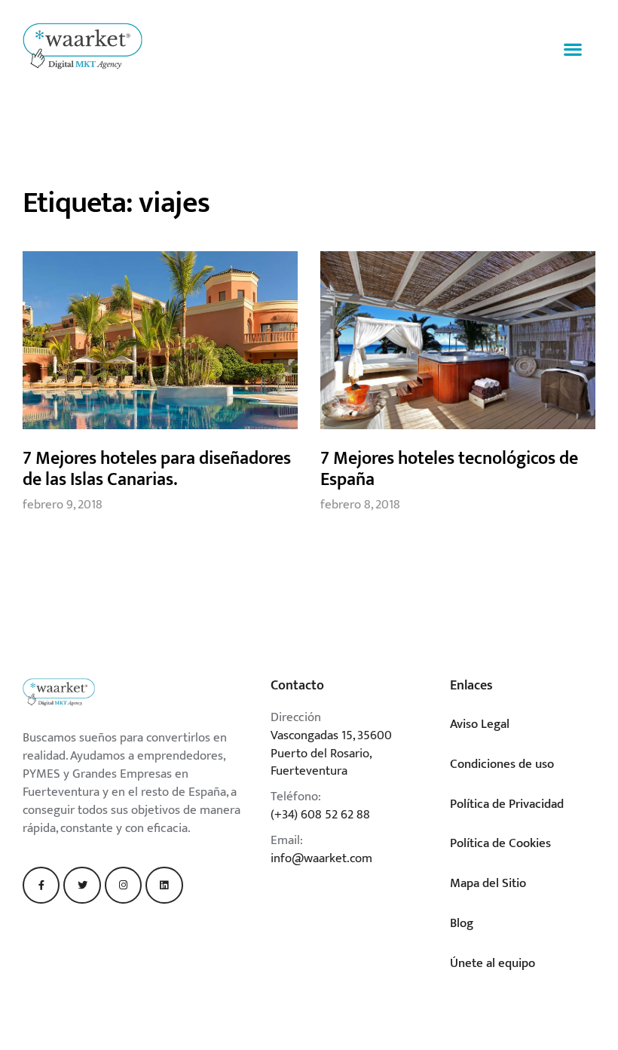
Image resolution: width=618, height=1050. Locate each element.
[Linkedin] (163, 885)
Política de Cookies (500, 843)
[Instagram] (123, 885)
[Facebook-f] (41, 885)
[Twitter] (81, 885)
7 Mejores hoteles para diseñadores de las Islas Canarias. (157, 469)
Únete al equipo (492, 963)
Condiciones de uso (502, 764)
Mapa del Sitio (488, 883)
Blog (461, 923)
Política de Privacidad (507, 804)
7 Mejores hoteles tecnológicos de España (449, 469)
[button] (573, 49)
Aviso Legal (479, 724)
